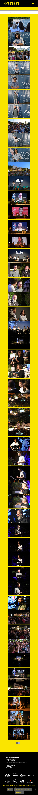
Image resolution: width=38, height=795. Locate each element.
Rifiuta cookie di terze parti (23, 789)
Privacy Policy (10, 765)
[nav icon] (33, 3)
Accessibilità (9, 767)
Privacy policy (19, 792)
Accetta (10, 789)
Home (3, 12)
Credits (8, 766)
